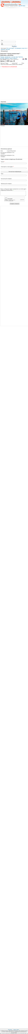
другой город (22, 5)
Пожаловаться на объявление (9, 66)
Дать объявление (5, 1)
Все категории (10, 48)
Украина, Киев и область (11, 58)
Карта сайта (16, 1029)
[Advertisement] (14, 24)
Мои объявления (16, 1)
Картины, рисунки (5, 49)
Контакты (10, 1029)
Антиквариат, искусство (21, 48)
